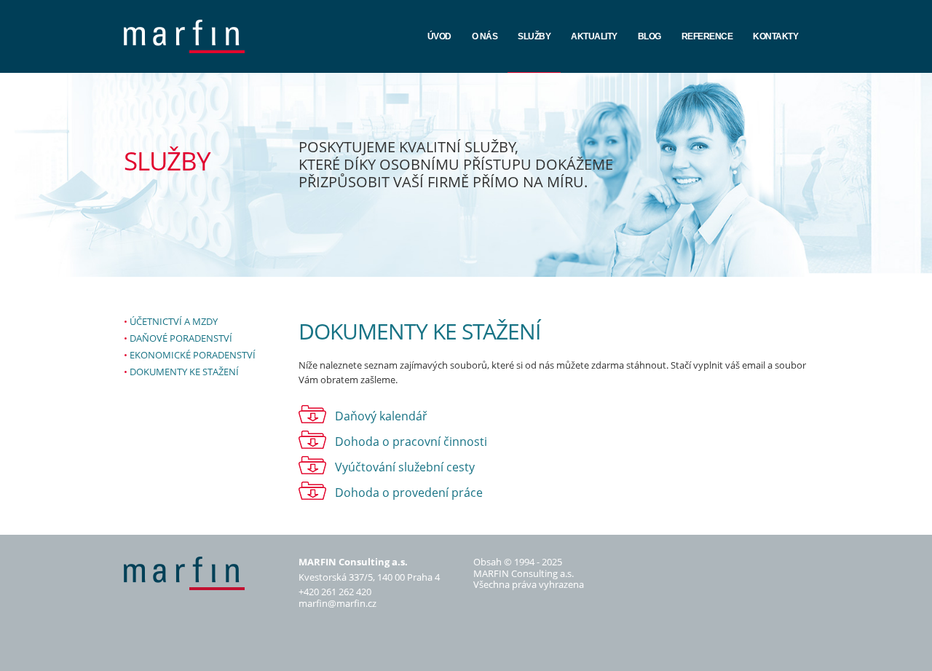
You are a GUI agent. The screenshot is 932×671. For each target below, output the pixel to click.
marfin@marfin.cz (337, 603)
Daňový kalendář (381, 416)
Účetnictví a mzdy (174, 321)
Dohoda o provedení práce (409, 492)
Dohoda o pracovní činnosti (411, 441)
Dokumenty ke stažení (184, 371)
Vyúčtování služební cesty (405, 467)
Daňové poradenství (181, 338)
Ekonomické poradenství (193, 354)
